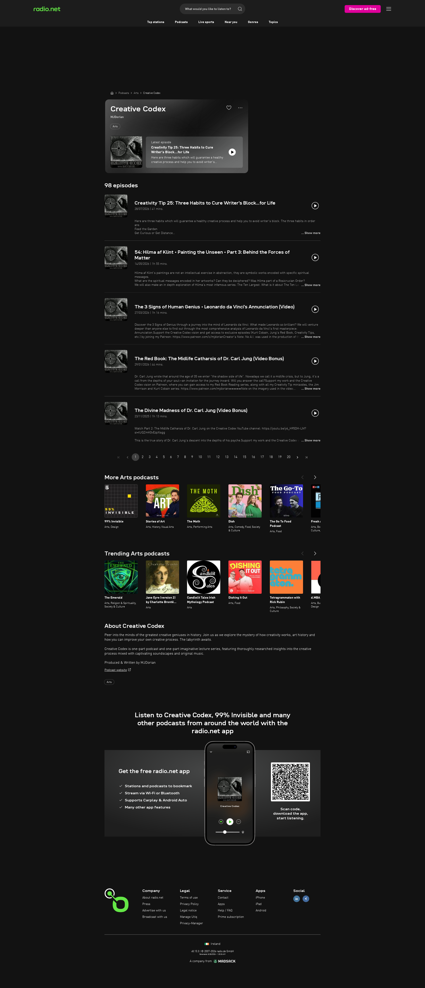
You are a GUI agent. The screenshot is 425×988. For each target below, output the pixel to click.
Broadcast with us (154, 916)
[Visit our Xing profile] (306, 899)
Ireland (215, 943)
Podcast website (115, 670)
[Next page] (297, 457)
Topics (273, 22)
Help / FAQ (225, 910)
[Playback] (232, 152)
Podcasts (181, 22)
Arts (115, 126)
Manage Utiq (188, 916)
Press (146, 904)
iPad (259, 904)
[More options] (240, 107)
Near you (231, 22)
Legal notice (188, 910)
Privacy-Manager (191, 923)
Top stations (155, 22)
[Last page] (306, 457)
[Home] (112, 93)
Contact (223, 897)
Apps (221, 904)
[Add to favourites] (228, 107)
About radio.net (152, 897)
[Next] (315, 475)
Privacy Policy (189, 904)
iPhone (260, 897)
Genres (253, 22)
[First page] (118, 457)
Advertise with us (154, 910)
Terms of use (189, 897)
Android (261, 910)
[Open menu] (388, 9)
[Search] (240, 9)
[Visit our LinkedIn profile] (296, 899)
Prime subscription (231, 916)
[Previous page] (127, 457)
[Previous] (302, 475)
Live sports (206, 22)
